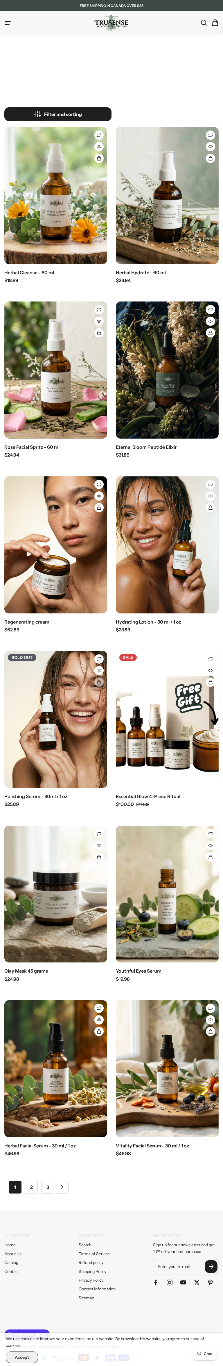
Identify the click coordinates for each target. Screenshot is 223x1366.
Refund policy (91, 1262)
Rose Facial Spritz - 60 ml (32, 447)
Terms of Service (94, 1253)
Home (10, 1244)
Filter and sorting (63, 114)
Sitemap (86, 1297)
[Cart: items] (213, 22)
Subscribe (211, 1266)
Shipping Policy (92, 1271)
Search (85, 1244)
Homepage (85, 85)
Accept (22, 1357)
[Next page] (62, 1187)
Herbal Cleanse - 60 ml (29, 272)
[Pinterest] (210, 1282)
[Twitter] (197, 1282)
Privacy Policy (91, 1280)
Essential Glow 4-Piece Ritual (148, 796)
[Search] (202, 22)
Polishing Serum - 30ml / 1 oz (35, 796)
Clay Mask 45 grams (26, 971)
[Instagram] (169, 1282)
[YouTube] (183, 1282)
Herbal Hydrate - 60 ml (141, 272)
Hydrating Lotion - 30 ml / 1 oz (148, 622)
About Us (12, 1253)
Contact (11, 1271)
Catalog (11, 1262)
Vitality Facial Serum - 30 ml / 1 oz (152, 1146)
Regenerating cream (26, 622)
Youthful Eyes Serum (138, 971)
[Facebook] (156, 1282)
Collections (110, 85)
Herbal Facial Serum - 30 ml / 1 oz (40, 1146)
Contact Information (97, 1288)
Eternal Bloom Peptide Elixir (146, 447)
